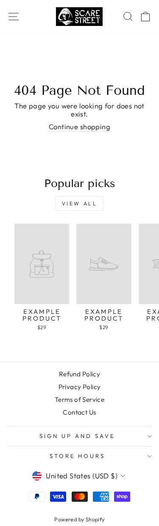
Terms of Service (80, 399)
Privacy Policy (80, 387)
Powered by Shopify (79, 519)
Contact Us (79, 412)
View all (80, 203)
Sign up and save (77, 435)
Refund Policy (79, 374)
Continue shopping (79, 126)
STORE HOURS (78, 455)
